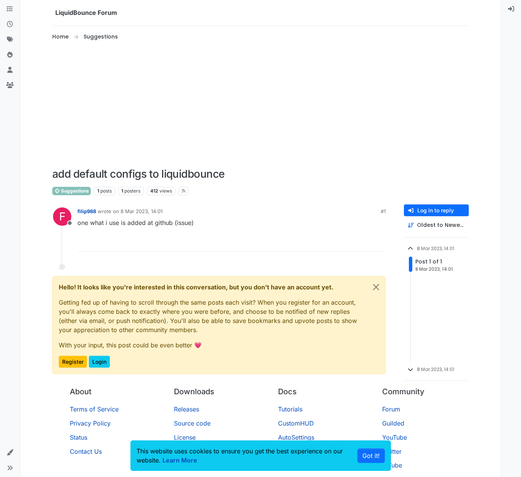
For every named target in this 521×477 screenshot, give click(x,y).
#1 (383, 211)
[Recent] (10, 24)
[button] (10, 452)
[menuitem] (511, 9)
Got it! (371, 455)
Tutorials (290, 409)
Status (78, 437)
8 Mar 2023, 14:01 (141, 211)
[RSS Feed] (183, 191)
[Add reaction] (351, 242)
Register (73, 361)
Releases (186, 409)
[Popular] (10, 55)
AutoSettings (296, 437)
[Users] (10, 70)
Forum (391, 409)
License (185, 437)
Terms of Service (94, 409)
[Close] (376, 287)
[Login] (511, 9)
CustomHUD (296, 423)
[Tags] (10, 40)
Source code (192, 423)
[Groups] (10, 85)
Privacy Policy (90, 423)
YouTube (394, 437)
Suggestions (74, 191)
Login (99, 361)
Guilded (393, 423)
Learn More (179, 460)
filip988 (86, 211)
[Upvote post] (366, 242)
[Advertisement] (260, 104)
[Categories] (10, 9)
